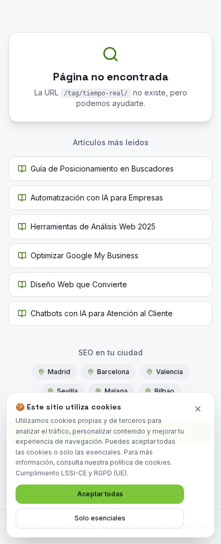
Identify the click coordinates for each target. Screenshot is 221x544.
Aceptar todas (100, 494)
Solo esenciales (100, 518)
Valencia (169, 372)
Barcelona (113, 372)
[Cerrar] (197, 408)
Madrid (59, 372)
